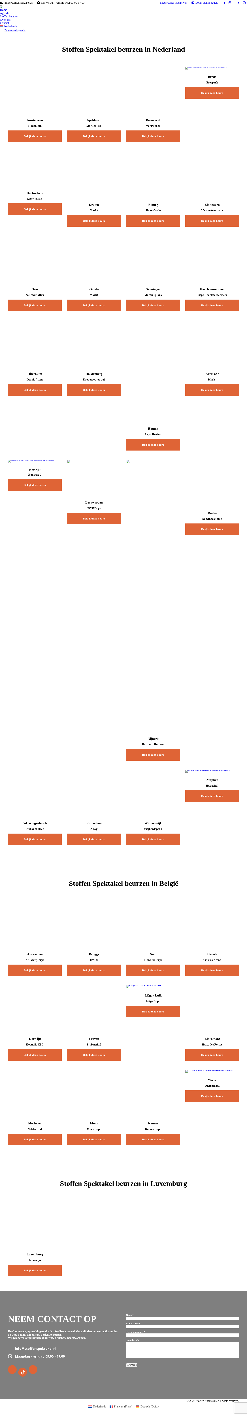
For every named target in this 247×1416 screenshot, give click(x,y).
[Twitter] (23, 1372)
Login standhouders (206, 2)
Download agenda (15, 30)
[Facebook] (13, 1369)
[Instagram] (33, 1369)
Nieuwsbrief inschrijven (173, 2)
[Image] (43, 90)
